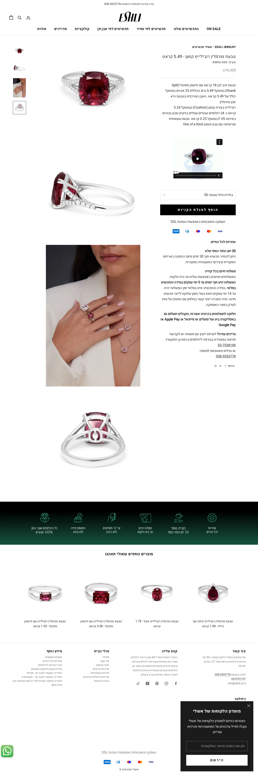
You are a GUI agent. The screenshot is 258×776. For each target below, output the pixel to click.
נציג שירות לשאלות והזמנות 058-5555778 (129, 4)
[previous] (12, 598)
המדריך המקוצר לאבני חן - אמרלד (44, 673)
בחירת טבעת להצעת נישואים (46, 669)
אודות (41, 29)
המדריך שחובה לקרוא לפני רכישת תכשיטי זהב (37, 681)
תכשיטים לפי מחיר (151, 29)
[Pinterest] (215, 366)
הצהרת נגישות (101, 681)
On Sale (214, 29)
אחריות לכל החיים (52, 661)
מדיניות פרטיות (101, 669)
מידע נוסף (56, 685)
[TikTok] (138, 683)
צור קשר (104, 661)
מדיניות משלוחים (100, 673)
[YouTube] (147, 683)
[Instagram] (166, 683)
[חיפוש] (20, 17)
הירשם (217, 760)
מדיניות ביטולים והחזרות (96, 677)
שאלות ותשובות (53, 657)
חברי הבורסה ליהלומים (50, 665)
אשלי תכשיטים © (129, 769)
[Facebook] (225, 366)
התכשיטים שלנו (186, 29)
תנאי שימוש (102, 665)
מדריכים (60, 29)
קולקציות (82, 29)
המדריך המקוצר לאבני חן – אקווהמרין (42, 677)
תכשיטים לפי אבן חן (113, 29)
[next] (246, 598)
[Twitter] (220, 366)
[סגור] (248, 705)
